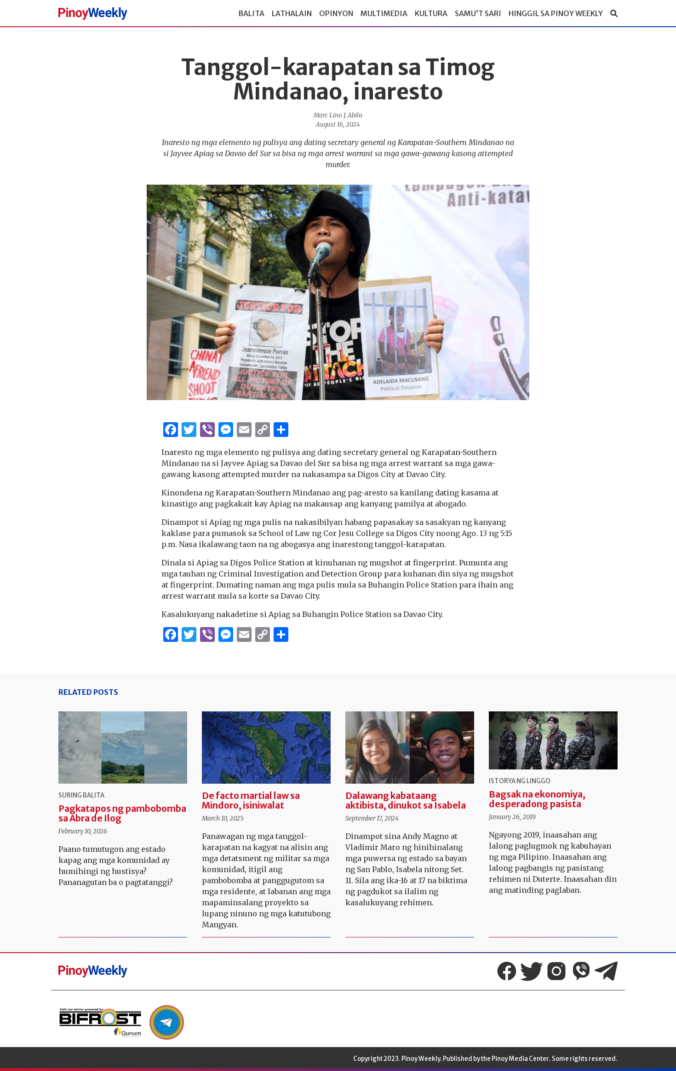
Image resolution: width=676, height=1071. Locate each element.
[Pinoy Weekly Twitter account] (531, 971)
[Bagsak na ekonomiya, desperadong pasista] (553, 740)
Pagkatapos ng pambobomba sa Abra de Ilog (122, 813)
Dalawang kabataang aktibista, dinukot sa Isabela (405, 800)
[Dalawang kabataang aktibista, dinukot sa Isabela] (409, 747)
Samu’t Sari (478, 13)
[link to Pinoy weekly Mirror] (100, 1022)
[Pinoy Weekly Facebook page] (506, 971)
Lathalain (292, 13)
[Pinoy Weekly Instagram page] (556, 971)
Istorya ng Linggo (519, 781)
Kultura (431, 13)
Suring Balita (81, 795)
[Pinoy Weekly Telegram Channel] (606, 971)
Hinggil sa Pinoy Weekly (556, 13)
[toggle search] (614, 13)
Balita (251, 13)
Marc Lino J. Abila (338, 115)
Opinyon (336, 13)
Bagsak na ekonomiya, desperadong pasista (537, 799)
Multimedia (384, 13)
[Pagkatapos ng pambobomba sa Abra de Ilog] (122, 747)
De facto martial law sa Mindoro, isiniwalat (251, 800)
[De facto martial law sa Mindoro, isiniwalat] (266, 747)
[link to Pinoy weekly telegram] (166, 1022)
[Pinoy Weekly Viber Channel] (581, 971)
